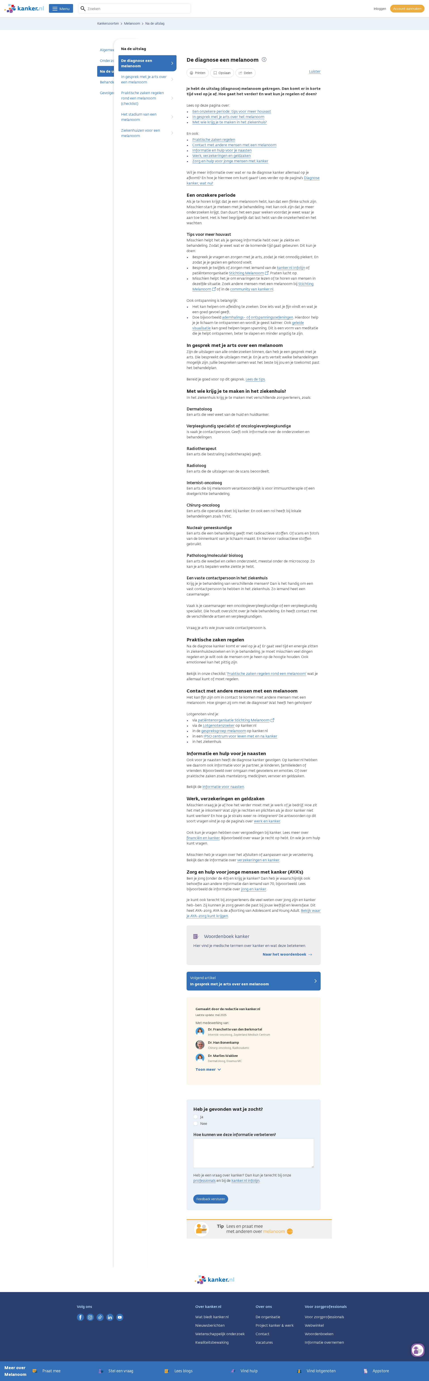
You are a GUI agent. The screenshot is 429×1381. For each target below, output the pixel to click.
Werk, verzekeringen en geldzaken (221, 155)
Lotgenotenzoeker (219, 725)
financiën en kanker (203, 838)
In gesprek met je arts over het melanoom (228, 116)
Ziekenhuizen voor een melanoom (140, 133)
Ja (201, 1117)
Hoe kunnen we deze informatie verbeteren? (234, 1134)
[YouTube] (119, 1317)
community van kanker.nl (251, 289)
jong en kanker (253, 889)
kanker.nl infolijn (245, 1180)
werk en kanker (267, 821)
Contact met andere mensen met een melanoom (234, 145)
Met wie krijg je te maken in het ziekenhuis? (229, 122)
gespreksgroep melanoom (223, 731)
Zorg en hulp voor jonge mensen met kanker (230, 161)
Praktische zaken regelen (213, 139)
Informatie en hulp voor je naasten (222, 150)
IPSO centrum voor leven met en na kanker (240, 736)
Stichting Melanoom (246, 273)
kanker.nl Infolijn (291, 267)
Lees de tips (255, 379)
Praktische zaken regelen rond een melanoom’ (266, 673)
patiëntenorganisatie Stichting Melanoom (233, 720)
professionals (204, 1180)
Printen (199, 73)
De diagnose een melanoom (136, 63)
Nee (203, 1123)
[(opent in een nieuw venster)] (80, 1317)
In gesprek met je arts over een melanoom (144, 79)
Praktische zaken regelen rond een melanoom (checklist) (142, 98)
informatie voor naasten (223, 786)
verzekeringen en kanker (258, 860)
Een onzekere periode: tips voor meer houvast (231, 111)
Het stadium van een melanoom (138, 117)
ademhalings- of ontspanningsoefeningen (257, 317)
